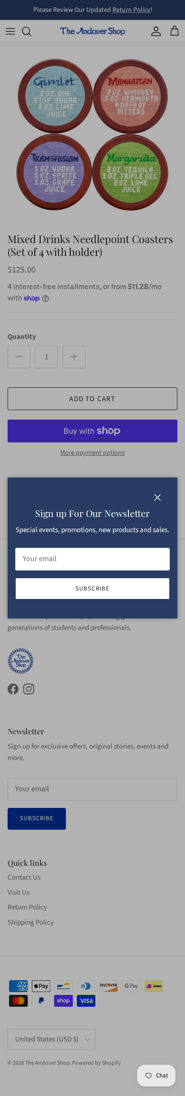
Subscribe (92, 588)
